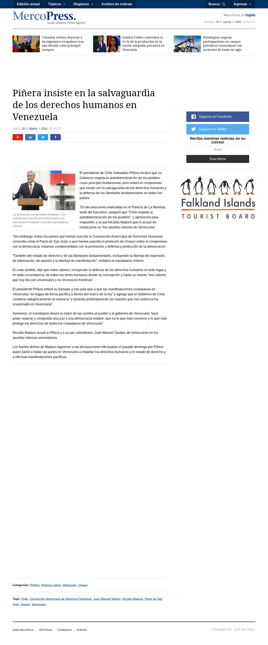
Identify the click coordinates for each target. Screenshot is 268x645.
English (250, 15)
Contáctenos (64, 629)
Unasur (83, 585)
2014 (44, 128)
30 (217, 21)
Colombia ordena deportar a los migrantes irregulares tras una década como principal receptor (63, 44)
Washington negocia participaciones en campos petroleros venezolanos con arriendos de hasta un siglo (222, 44)
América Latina (51, 585)
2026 (238, 21)
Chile (24, 598)
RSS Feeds (45, 629)
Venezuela (69, 585)
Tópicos (54, 4)
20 (23, 128)
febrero (33, 128)
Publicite (82, 629)
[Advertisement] (134, 71)
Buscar (214, 4)
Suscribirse (217, 159)
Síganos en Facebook (215, 116)
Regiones (81, 4)
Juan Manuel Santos (107, 598)
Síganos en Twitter (213, 129)
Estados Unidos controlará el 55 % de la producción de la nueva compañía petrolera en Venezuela (143, 44)
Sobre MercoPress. (23, 629)
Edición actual (28, 4)
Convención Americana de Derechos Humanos (61, 598)
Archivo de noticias (117, 4)
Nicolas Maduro (132, 598)
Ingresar (240, 4)
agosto (227, 21)
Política (35, 585)
